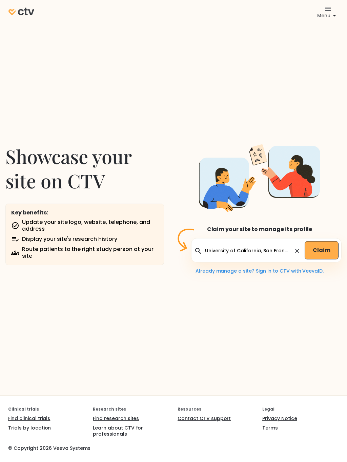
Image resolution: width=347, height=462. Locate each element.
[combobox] (248, 251)
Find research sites (116, 418)
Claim (321, 250)
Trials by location (29, 428)
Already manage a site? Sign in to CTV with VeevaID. (260, 271)
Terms (270, 428)
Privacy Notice (279, 418)
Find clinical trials (29, 418)
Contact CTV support (204, 418)
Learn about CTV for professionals (118, 431)
